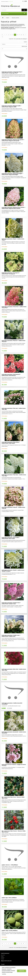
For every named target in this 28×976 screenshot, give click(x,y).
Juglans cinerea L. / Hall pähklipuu (10, 864)
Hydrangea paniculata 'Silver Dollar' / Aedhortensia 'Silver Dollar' (11, 538)
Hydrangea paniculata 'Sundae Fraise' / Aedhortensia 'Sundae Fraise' (11, 603)
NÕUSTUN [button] (21, 970)
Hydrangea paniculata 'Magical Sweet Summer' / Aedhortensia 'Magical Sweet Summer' (13, 208)
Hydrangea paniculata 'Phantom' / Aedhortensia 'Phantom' (13, 341)
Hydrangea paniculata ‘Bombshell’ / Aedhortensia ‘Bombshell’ (14, 732)
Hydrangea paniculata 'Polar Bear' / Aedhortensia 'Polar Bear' (14, 475)
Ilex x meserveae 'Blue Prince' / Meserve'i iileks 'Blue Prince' (13, 797)
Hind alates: (4, 79)
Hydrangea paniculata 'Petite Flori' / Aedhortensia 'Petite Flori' (14, 307)
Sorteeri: (25, 41)
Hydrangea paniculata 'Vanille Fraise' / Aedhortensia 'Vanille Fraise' (11, 636)
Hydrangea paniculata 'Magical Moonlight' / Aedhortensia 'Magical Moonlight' (12, 174)
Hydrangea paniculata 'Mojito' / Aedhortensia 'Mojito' (13, 239)
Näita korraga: (24, 46)
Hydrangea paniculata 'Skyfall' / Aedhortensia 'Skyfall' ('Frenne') (13, 570)
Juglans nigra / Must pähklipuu (9, 897)
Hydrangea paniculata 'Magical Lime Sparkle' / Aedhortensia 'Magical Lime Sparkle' (13, 140)
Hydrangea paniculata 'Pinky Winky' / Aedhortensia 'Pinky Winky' (11, 442)
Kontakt (2, 959)
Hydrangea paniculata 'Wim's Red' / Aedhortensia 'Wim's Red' (14, 669)
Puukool (7, 17)
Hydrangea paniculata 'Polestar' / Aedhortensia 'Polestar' (13, 508)
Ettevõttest (3, 955)
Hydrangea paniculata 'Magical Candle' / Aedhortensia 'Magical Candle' (11, 106)
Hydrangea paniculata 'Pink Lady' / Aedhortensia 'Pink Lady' (13, 409)
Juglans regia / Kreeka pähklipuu (9, 930)
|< (2, 34)
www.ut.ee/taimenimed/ (17, 26)
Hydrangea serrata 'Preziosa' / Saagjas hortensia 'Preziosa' (14, 765)
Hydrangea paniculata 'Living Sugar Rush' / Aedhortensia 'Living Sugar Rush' (12, 72)
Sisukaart (2, 957)
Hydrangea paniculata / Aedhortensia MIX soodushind (12, 703)
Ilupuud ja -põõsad (15, 17)
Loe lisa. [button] (4, 974)
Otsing (2, 956)
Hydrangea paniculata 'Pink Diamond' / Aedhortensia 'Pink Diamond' (11, 375)
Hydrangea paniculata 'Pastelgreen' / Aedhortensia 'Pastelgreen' (11, 273)
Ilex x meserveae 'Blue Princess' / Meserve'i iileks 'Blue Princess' (14, 831)
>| (2, 36)
